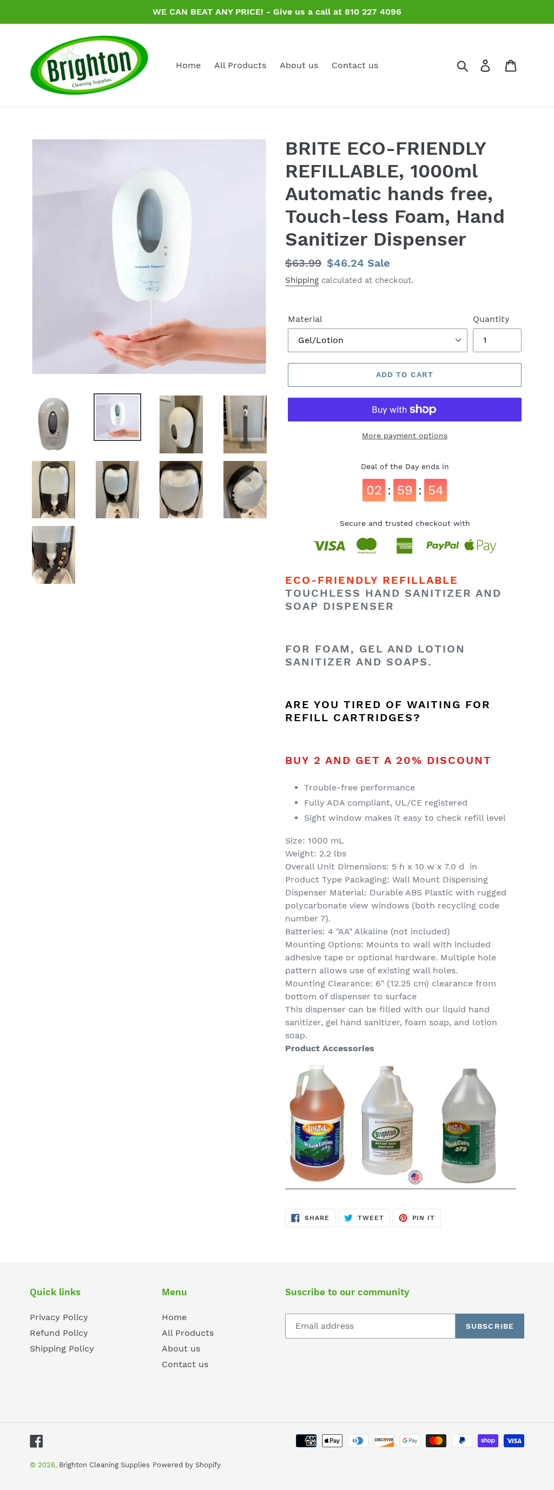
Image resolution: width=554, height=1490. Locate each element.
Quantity (491, 319)
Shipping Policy (62, 1348)
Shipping (302, 280)
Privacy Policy (59, 1317)
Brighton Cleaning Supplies (104, 1465)
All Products (188, 1333)
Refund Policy (59, 1333)
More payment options (404, 435)
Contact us (185, 1364)
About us (181, 1348)
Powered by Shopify (187, 1465)
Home (174, 1317)
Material (305, 319)
